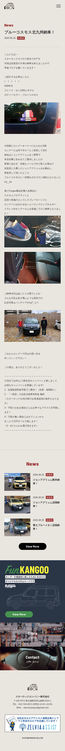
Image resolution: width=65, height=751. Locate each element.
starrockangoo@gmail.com (36, 707)
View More (32, 546)
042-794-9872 (25, 704)
